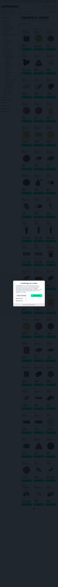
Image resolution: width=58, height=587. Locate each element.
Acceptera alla (36, 295)
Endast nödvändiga (21, 295)
